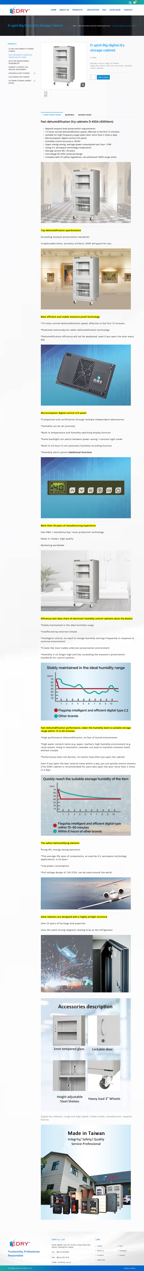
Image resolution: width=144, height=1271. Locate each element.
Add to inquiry (103, 77)
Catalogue (114, 10)
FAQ (104, 10)
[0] (134, 2)
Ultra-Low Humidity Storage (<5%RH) (21, 50)
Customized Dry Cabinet (19, 77)
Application (93, 10)
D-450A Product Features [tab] (52, 115)
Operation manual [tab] (84, 115)
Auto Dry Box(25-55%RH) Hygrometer (19, 62)
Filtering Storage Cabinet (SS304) (20, 82)
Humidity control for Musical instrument (18, 68)
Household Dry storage (19, 73)
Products (77, 10)
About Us (64, 10)
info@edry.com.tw (64, 1262)
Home (75, 26)
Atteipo (133, 1268)
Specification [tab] (69, 115)
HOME (53, 10)
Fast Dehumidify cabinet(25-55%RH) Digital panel (94, 26)
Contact (128, 10)
